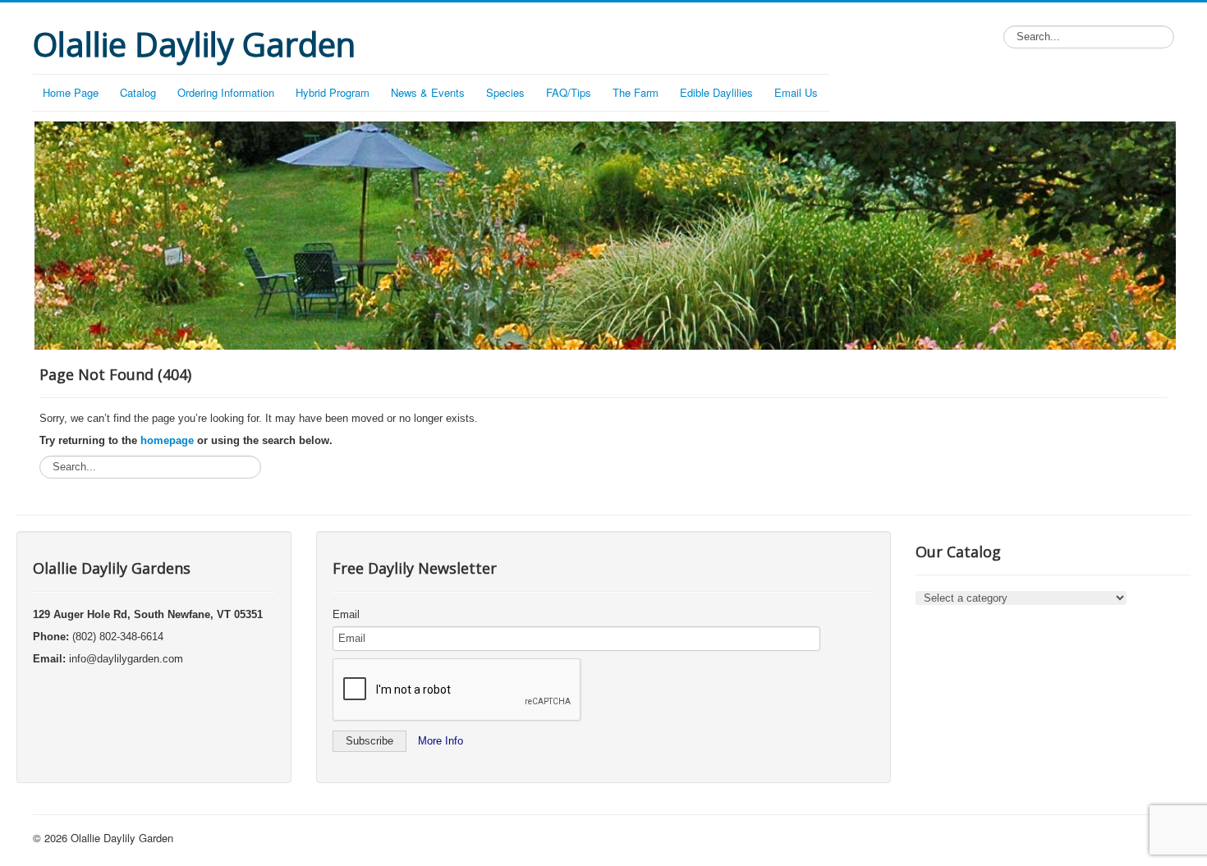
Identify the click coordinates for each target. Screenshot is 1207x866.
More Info (440, 741)
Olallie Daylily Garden (122, 837)
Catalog (138, 92)
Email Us (796, 92)
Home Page (71, 92)
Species (505, 92)
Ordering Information (225, 92)
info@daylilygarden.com (126, 659)
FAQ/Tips (568, 92)
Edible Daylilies (716, 92)
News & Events (428, 92)
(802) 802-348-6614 (117, 636)
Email (346, 614)
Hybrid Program (332, 92)
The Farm (636, 92)
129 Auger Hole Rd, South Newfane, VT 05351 (148, 614)
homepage (167, 440)
